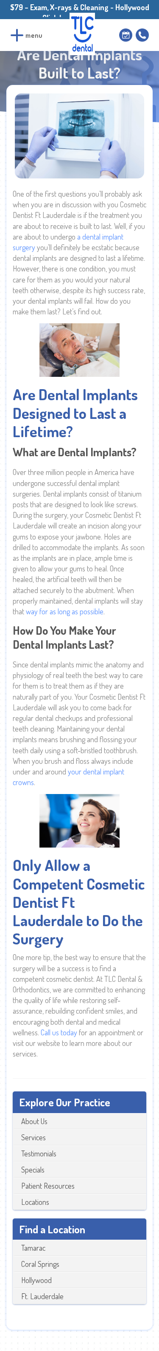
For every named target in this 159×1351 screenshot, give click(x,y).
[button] (17, 35)
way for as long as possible (64, 611)
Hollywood (36, 1280)
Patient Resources (48, 1185)
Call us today (59, 1032)
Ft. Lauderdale (42, 1296)
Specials (33, 1169)
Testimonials (38, 1153)
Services (33, 1137)
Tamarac (33, 1247)
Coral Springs (40, 1264)
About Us (34, 1121)
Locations (35, 1202)
